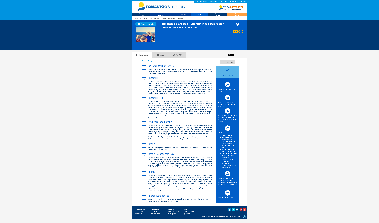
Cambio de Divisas (155, 214)
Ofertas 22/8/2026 (237, 14)
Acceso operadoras (201, 1)
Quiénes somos (213, 1)
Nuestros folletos (240, 1)
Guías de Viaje (223, 1)
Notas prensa (138, 213)
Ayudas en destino (172, 213)
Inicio (136, 18)
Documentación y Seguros (191, 214)
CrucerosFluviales (217, 14)
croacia (150, 18)
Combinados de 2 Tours (161, 14)
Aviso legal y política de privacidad (212, 216)
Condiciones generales (190, 211)
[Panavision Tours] (161, 6)
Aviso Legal (187, 213)
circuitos (142, 18)
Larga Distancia (171, 214)
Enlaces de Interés (155, 213)
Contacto (231, 1)
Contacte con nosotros (174, 211)
